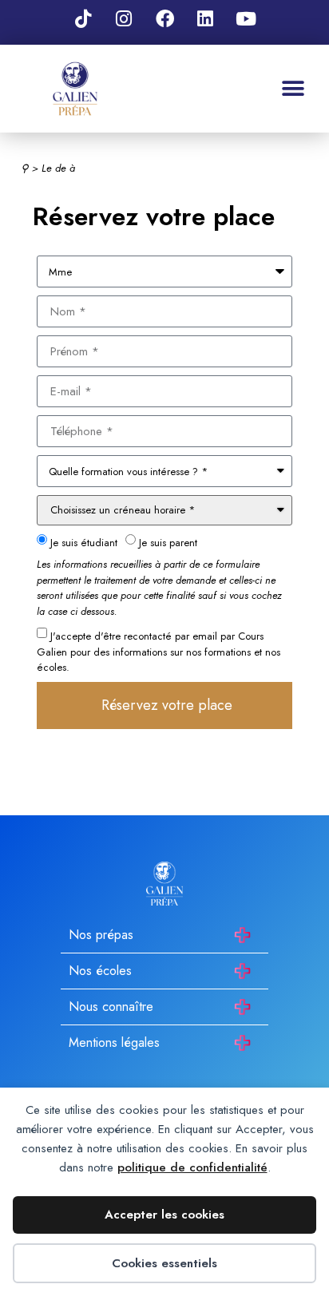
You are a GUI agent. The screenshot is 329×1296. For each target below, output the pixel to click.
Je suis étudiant (83, 541)
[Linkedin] (205, 18)
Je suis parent (168, 541)
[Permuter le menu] (293, 89)
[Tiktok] (83, 18)
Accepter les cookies (164, 1214)
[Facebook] (164, 18)
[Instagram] (123, 18)
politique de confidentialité (192, 1167)
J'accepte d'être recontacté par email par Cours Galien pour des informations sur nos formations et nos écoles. (158, 651)
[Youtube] (246, 18)
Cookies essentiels (164, 1263)
